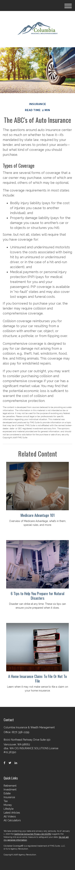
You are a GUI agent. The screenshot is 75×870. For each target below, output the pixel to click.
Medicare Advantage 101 (38, 515)
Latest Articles (12, 812)
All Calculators (12, 820)
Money (8, 804)
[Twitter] (10, 763)
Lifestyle (8, 808)
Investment (10, 789)
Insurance (9, 797)
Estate (7, 793)
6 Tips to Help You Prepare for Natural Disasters (37, 596)
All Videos (10, 816)
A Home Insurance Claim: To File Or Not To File (37, 678)
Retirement (10, 785)
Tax (6, 801)
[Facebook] (4, 763)
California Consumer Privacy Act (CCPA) (32, 834)
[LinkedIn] (16, 763)
